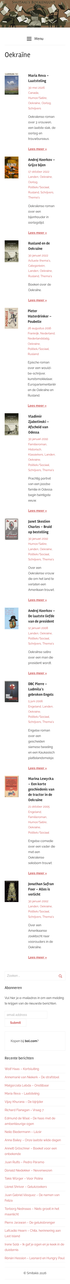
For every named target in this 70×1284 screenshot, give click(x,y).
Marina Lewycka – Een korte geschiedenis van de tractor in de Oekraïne (41, 789)
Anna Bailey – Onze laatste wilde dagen (33, 1140)
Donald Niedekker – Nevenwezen (28, 1170)
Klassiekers (35, 454)
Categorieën (36, 266)
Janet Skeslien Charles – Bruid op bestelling (40, 526)
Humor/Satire (37, 98)
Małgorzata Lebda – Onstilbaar (27, 1085)
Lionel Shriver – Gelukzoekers (26, 1187)
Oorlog (46, 103)
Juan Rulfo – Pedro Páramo (24, 1162)
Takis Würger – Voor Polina (24, 1178)
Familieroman (37, 444)
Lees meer (36, 149)
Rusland (33, 192)
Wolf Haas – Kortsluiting (22, 1069)
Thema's (34, 197)
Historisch (34, 449)
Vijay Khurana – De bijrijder (24, 1102)
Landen (33, 177)
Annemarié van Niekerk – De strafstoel (32, 1077)
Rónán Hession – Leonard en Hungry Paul (35, 1258)
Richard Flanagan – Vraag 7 (24, 1110)
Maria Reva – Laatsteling (22, 1093)
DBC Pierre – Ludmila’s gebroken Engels (40, 689)
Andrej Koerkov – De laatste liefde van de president (41, 616)
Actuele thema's (39, 260)
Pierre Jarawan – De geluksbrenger (30, 1222)
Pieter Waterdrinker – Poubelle (40, 316)
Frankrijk (33, 333)
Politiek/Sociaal (38, 187)
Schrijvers (34, 108)
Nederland (47, 333)
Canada (33, 93)
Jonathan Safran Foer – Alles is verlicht (41, 889)
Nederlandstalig (38, 338)
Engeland (34, 706)
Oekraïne (34, 103)
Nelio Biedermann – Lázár (23, 1132)
